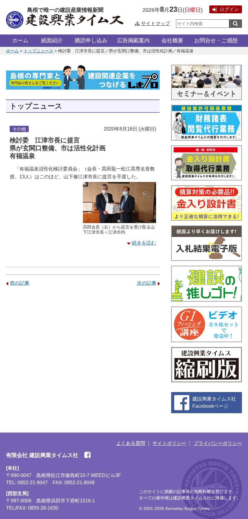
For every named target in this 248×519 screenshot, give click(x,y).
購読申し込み (91, 40)
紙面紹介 (52, 40)
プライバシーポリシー (218, 443)
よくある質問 (130, 443)
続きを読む (144, 242)
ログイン (229, 9)
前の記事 (19, 283)
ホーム (20, 40)
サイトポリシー (169, 443)
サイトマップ (155, 23)
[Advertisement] (83, 339)
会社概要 (172, 40)
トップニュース (38, 50)
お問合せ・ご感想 (216, 40)
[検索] (235, 23)
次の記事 (146, 283)
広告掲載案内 (133, 40)
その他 (19, 128)
